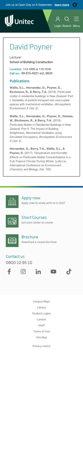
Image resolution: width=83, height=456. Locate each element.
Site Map (41, 337)
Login (57, 26)
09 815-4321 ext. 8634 (37, 73)
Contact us (15, 256)
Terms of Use (41, 331)
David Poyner (31, 46)
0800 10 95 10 (19, 262)
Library (41, 307)
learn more (62, 5)
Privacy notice (41, 346)
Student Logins (41, 313)
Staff (41, 325)
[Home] (19, 21)
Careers (41, 319)
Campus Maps (41, 301)
